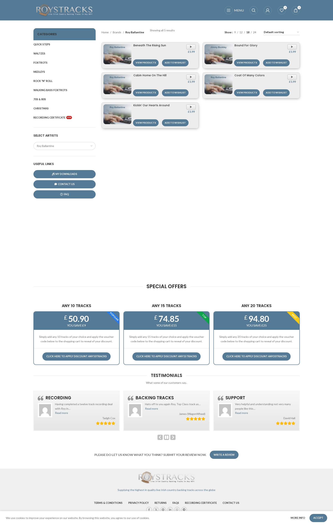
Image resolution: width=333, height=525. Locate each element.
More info (298, 517)
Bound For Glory (245, 45)
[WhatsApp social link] (177, 510)
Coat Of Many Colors (249, 75)
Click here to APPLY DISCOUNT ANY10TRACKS (76, 356)
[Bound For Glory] (218, 54)
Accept (318, 517)
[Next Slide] (173, 437)
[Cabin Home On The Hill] (117, 84)
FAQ (66, 194)
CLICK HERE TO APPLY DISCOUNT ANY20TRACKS (256, 356)
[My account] (268, 10)
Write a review (224, 454)
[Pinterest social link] (163, 510)
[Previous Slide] (160, 437)
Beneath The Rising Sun (149, 45)
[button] (61, 412)
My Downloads (66, 174)
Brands (117, 32)
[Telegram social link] (184, 510)
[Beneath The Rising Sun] (117, 54)
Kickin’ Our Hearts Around (151, 105)
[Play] (191, 49)
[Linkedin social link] (170, 510)
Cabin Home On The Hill (150, 75)
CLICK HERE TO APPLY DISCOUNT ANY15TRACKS (166, 356)
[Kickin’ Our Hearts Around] (117, 114)
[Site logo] (64, 9)
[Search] (254, 10)
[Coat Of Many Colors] (218, 84)
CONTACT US (66, 184)
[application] (191, 47)
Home (105, 32)
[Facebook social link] (149, 510)
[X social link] (156, 510)
